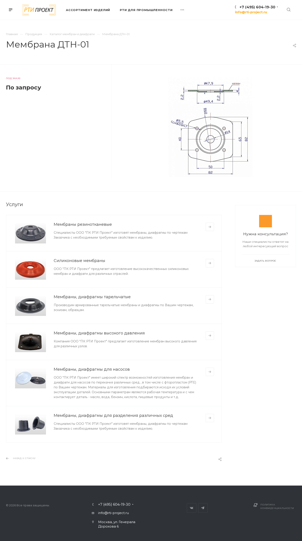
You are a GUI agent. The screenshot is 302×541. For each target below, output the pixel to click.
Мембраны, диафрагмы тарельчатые (92, 296)
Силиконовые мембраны (79, 260)
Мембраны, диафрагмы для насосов (92, 369)
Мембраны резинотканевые (83, 224)
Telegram (203, 508)
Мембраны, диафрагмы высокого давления (99, 333)
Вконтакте (191, 508)
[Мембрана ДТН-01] (210, 127)
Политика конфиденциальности (277, 506)
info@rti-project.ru (251, 12)
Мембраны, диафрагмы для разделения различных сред (113, 415)
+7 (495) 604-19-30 (257, 7)
